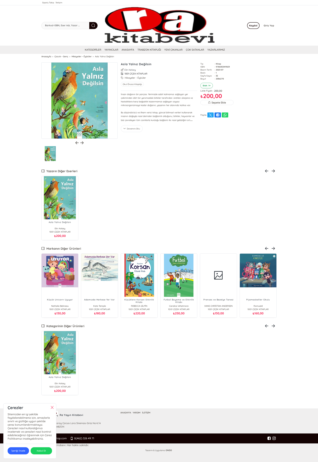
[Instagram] (274, 438)
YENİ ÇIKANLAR (173, 49)
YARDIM (136, 412)
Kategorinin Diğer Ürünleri (64, 326)
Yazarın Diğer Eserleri (61, 171)
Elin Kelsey (130, 70)
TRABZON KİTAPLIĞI (149, 49)
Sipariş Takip (48, 2)
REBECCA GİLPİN (137, 306)
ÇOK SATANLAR (195, 49)
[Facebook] (269, 438)
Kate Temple (98, 306)
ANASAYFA (128, 49)
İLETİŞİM (146, 412)
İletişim (59, 2)
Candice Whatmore (177, 306)
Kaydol (253, 25)
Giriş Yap (269, 25)
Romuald (256, 306)
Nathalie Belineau (58, 306)
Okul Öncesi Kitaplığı (132, 84)
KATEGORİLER (93, 49)
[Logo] (159, 25)
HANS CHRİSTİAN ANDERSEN (217, 306)
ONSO (169, 450)
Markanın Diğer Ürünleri (63, 248)
